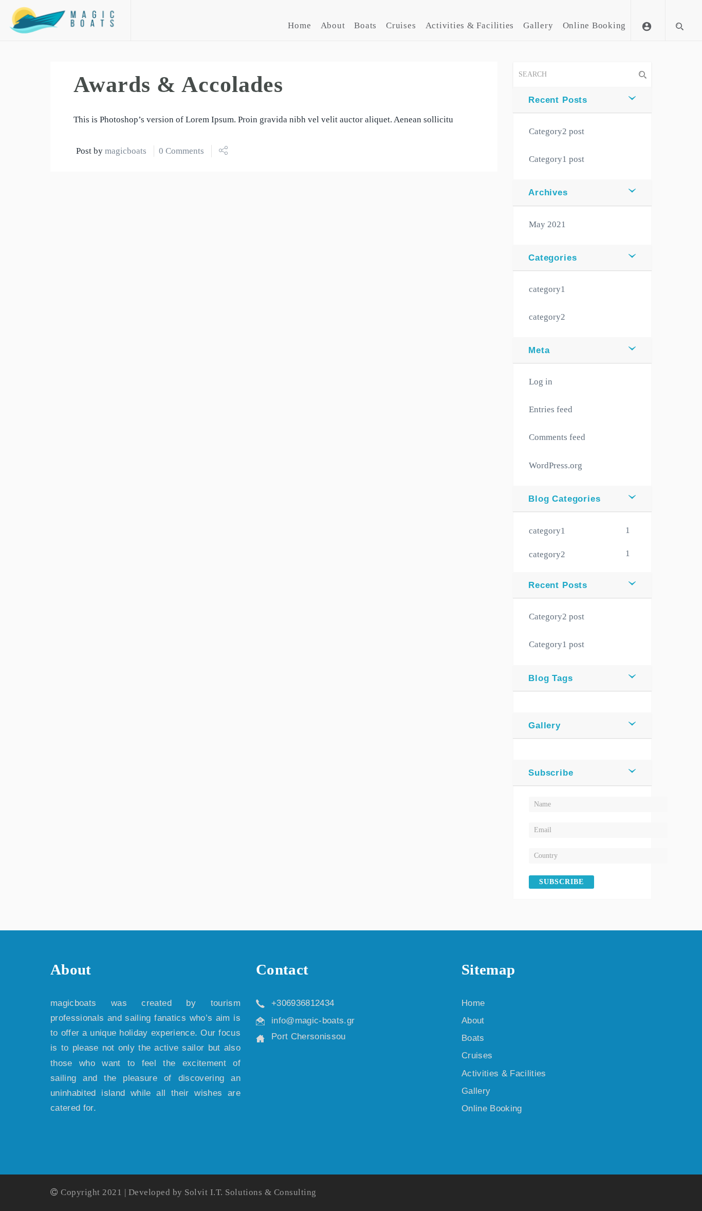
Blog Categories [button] (564, 499)
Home (299, 25)
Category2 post (556, 131)
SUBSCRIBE (561, 882)
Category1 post (556, 159)
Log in (540, 382)
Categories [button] (552, 258)
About (333, 25)
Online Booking (594, 25)
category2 (547, 317)
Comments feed (557, 437)
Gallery (538, 25)
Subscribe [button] (551, 773)
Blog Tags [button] (550, 678)
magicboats (125, 151)
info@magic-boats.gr (313, 1020)
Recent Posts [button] (557, 100)
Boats (365, 25)
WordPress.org (555, 465)
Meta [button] (538, 350)
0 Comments (181, 151)
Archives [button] (548, 192)
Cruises (401, 25)
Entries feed (550, 409)
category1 (547, 289)
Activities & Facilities (470, 25)
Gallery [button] (544, 725)
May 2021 (547, 224)
